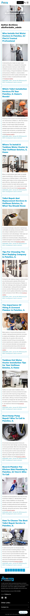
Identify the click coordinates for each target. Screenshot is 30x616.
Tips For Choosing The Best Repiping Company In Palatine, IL (14, 254)
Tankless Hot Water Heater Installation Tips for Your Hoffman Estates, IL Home (14, 364)
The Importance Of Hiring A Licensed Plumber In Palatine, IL (13, 307)
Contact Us (20, 2)
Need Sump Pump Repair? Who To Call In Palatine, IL (13, 418)
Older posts (24, 570)
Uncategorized (9, 82)
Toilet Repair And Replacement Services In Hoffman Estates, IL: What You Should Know (14, 202)
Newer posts (6, 570)
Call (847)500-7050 (25, 3)
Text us (24, 612)
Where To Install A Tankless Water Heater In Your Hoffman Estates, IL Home (15, 148)
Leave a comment (17, 82)
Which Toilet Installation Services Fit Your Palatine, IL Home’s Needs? (14, 93)
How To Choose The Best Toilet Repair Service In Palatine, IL (14, 523)
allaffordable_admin (14, 15)
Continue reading (8, 78)
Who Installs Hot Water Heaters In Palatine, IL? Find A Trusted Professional (14, 37)
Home (7, 15)
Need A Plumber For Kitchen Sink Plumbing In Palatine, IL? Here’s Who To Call (14, 471)
